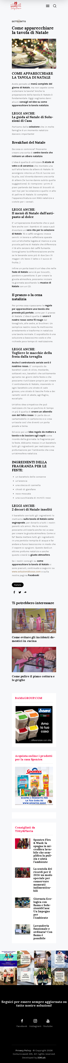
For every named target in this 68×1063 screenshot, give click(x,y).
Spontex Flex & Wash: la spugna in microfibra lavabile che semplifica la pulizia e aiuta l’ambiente (42, 851)
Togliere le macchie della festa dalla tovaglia (32, 354)
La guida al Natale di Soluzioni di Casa (32, 118)
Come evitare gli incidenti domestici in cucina (33, 639)
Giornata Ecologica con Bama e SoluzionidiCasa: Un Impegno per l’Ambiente (42, 908)
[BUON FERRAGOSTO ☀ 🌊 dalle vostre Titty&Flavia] (42, 976)
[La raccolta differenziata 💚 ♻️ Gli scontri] (8, 976)
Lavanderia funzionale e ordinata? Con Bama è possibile (42, 932)
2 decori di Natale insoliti (32, 509)
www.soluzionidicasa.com (26, 571)
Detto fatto (19, 21)
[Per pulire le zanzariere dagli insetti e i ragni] (25, 976)
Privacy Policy (23, 1050)
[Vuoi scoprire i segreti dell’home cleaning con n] (8, 959)
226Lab (41, 1057)
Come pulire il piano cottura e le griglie (33, 678)
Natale (17, 584)
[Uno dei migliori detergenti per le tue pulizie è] (25, 959)
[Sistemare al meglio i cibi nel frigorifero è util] (42, 959)
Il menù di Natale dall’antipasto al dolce (33, 215)
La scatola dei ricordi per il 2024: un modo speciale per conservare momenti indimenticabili (42, 880)
